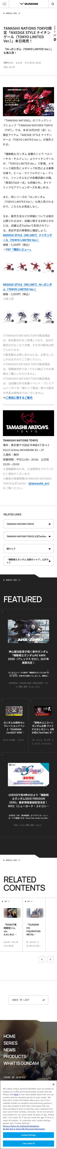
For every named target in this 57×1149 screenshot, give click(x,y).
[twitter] (54, 35)
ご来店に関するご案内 (19, 397)
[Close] (53, 1084)
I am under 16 (28, 1143)
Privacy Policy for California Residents (21, 1126)
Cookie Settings (28, 1135)
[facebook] (54, 39)
